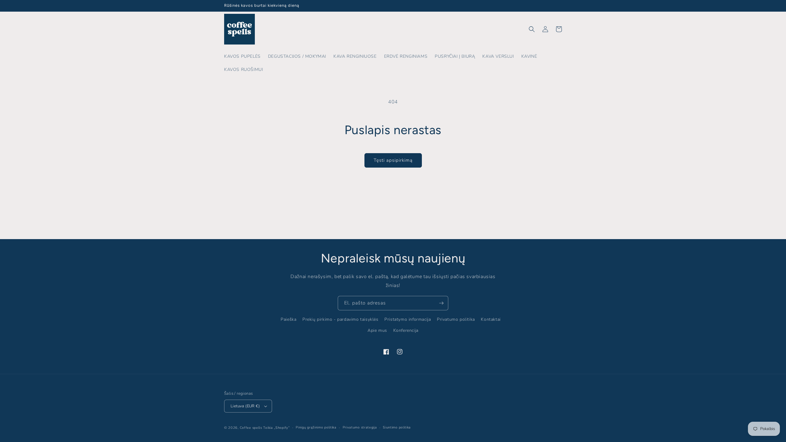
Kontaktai (490, 319)
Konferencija (405, 330)
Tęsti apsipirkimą (393, 160)
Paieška (288, 319)
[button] (532, 29)
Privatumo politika (456, 319)
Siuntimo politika (397, 427)
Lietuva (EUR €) (245, 406)
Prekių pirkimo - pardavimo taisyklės (340, 319)
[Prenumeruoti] (441, 303)
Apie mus (377, 330)
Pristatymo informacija (407, 319)
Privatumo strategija (360, 427)
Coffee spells (251, 427)
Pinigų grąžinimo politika (316, 427)
